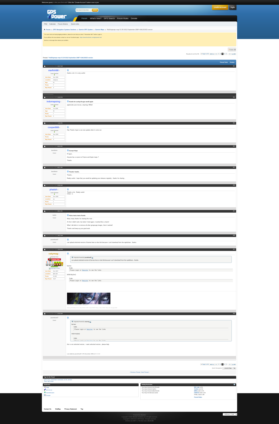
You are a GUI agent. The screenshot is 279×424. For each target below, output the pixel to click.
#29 (234, 249)
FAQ (45, 24)
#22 (234, 97)
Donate (134, 18)
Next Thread (145, 372)
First (213, 54)
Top (234, 368)
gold (45, 380)
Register (85, 270)
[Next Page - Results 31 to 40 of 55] (229, 54)
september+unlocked (57, 380)
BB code (196, 387)
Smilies (196, 389)
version (70, 380)
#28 (234, 235)
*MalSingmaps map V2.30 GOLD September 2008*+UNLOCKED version (70, 58)
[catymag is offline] (54, 268)
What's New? (95, 18)
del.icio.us (49, 390)
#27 (234, 211)
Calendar (52, 24)
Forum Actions (63, 24)
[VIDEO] (196, 393)
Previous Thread (135, 372)
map (48, 380)
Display (232, 62)
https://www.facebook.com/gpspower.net (90, 37)
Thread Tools (224, 62)
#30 (234, 313)
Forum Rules (122, 18)
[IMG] (195, 391)
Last (233, 54)
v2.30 (65, 380)
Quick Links (75, 24)
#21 (234, 66)
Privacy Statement (71, 409)
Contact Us (47, 409)
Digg (47, 387)
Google (48, 395)
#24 (234, 146)
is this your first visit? (60, 2)
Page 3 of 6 (205, 54)
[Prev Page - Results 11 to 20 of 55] (216, 54)
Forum (84, 18)
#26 (234, 185)
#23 (234, 123)
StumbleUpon (50, 393)
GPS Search (109, 18)
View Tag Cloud (48, 381)
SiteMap (58, 409)
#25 (234, 167)
